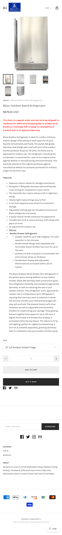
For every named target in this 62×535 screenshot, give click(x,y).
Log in (5, 451)
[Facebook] (22, 437)
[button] (8, 79)
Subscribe (50, 427)
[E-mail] (40, 437)
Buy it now (31, 382)
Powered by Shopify (41, 522)
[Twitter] (28, 437)
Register (7, 455)
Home (6, 100)
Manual (12, 230)
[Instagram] (34, 437)
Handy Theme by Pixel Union (23, 522)
